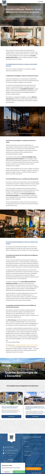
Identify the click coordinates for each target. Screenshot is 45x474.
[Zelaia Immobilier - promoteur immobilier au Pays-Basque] (4, 2)
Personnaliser (6, 471)
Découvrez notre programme (11, 370)
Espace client (10, 459)
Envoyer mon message (33, 468)
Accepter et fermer (19, 471)
